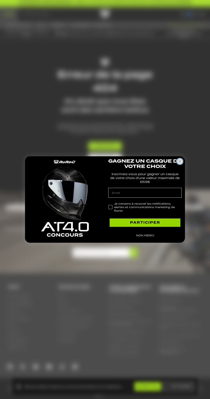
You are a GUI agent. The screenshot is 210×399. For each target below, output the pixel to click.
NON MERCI (145, 235)
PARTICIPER (145, 222)
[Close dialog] (180, 161)
